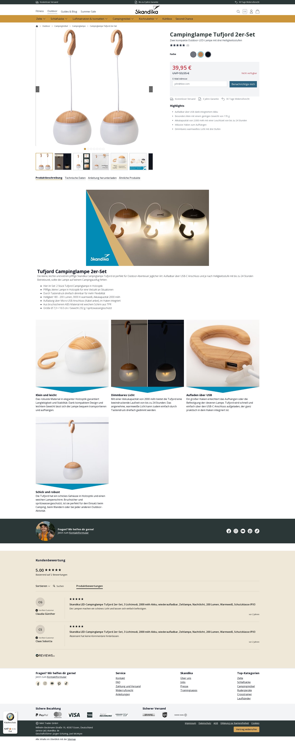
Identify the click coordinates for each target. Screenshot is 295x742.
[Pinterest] (250, 531)
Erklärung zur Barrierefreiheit (234, 723)
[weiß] (193, 54)
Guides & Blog (69, 11)
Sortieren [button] (42, 586)
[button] (257, 11)
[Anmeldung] (251, 11)
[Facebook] (228, 531)
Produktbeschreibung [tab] (49, 177)
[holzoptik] (200, 54)
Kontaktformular (79, 532)
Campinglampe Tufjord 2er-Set (103, 26)
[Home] (37, 26)
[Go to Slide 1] (85, 149)
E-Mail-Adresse (179, 78)
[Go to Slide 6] (100, 149)
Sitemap (72, 739)
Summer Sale (88, 11)
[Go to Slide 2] (88, 149)
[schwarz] (208, 54)
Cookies (255, 723)
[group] (52, 570)
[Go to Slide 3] (91, 149)
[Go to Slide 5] (97, 149)
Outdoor (52, 11)
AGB (216, 723)
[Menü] (15, 713)
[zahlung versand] (42, 715)
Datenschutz (205, 723)
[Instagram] (236, 531)
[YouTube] (243, 531)
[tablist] (88, 178)
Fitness (40, 11)
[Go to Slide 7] (103, 149)
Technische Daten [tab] (75, 178)
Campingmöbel (61, 26)
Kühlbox (167, 18)
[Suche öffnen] (238, 11)
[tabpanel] (147, 347)
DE (244, 11)
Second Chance (184, 18)
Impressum (190, 723)
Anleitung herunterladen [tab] (102, 178)
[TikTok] (257, 531)
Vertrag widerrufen (246, 729)
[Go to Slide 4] (94, 149)
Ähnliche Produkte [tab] (129, 178)
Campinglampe (79, 26)
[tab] (89, 586)
